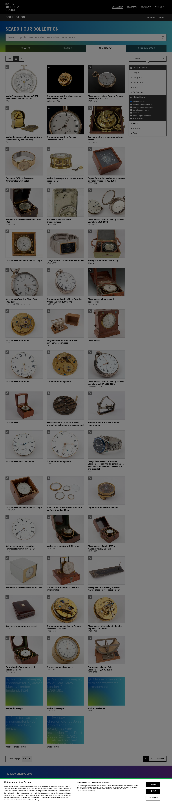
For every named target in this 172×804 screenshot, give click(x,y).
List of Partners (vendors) (86, 791)
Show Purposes (153, 798)
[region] (86, 791)
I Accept (153, 784)
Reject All (153, 791)
